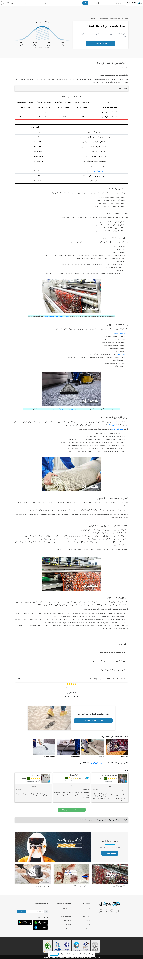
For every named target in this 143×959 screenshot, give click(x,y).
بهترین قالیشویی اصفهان (62, 409)
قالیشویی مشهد (49, 316)
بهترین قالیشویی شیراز (78, 409)
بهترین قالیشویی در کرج (47, 409)
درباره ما (88, 912)
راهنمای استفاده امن (67, 924)
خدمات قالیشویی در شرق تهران (120, 886)
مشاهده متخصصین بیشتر (69, 810)
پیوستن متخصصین (24, 3)
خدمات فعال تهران (67, 908)
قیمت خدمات (36, 3)
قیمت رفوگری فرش (98, 171)
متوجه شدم (54, 954)
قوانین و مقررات (87, 928)
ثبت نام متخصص (68, 920)
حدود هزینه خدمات (115, 18)
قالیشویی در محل (119, 333)
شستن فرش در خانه (117, 429)
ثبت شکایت (69, 928)
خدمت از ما (47, 3)
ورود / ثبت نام (7, 3)
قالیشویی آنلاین (112, 425)
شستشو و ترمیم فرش (102, 18)
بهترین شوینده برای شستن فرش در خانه (79, 886)
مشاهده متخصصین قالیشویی (93, 720)
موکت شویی (121, 354)
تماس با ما (88, 920)
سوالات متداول (87, 924)
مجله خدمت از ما (86, 908)
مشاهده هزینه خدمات (67, 912)
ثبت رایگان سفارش (101, 43)
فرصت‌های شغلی (86, 916)
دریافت (21, 911)
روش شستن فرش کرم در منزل (43, 886)
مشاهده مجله (111, 853)
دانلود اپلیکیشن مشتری (66, 916)
